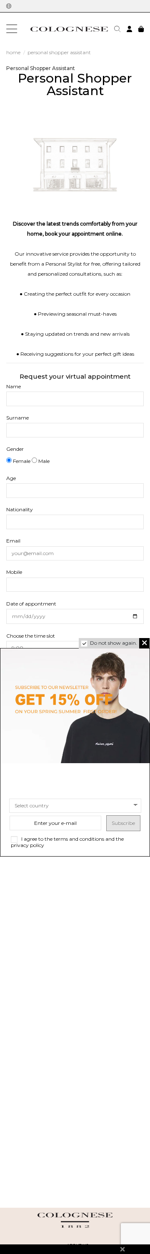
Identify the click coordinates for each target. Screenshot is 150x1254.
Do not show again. (113, 643)
